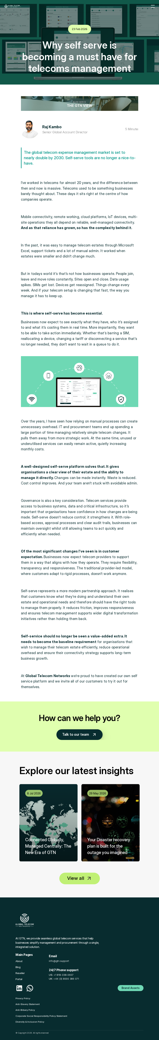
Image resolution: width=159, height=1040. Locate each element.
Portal (19, 979)
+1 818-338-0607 (63, 974)
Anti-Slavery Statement (28, 1004)
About (19, 961)
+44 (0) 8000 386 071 (66, 978)
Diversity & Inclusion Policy (30, 1021)
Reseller (20, 973)
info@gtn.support (59, 960)
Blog (18, 967)
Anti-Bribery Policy (25, 1009)
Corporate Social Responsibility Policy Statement (41, 1015)
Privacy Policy (23, 998)
